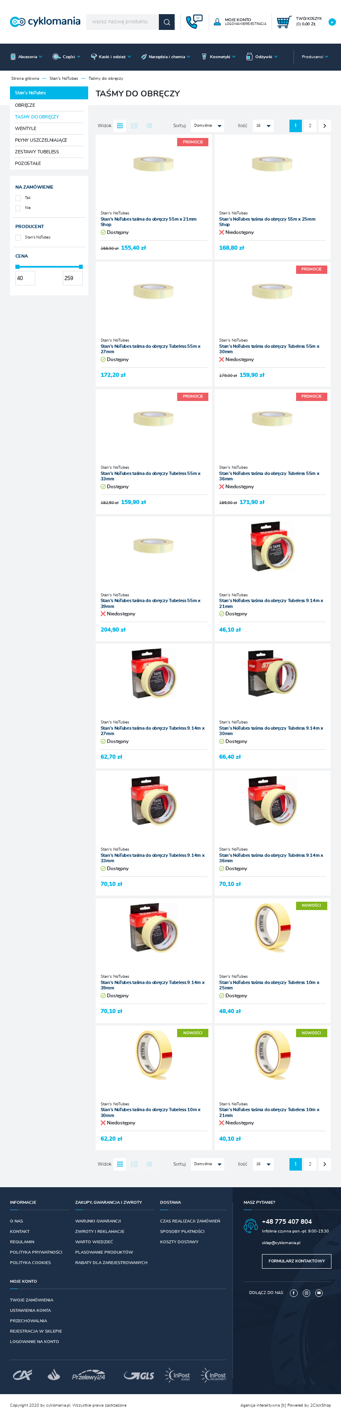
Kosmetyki (220, 57)
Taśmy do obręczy (37, 117)
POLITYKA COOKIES (30, 1263)
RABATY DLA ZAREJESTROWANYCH (111, 1263)
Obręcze (25, 105)
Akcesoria (27, 57)
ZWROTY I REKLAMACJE (99, 1232)
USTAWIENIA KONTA (30, 1311)
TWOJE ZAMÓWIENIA (31, 1300)
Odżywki (263, 57)
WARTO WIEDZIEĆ (94, 1242)
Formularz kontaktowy (297, 1261)
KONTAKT (20, 1232)
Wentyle (25, 128)
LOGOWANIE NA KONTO (34, 1342)
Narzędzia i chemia (167, 57)
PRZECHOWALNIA (28, 1321)
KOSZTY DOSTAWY (179, 1242)
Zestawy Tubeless (37, 152)
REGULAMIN (22, 1242)
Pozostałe (27, 163)
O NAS (16, 1221)
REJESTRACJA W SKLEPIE (36, 1331)
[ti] (283, 1405)
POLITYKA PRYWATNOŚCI (36, 1252)
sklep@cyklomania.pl (281, 1243)
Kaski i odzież (112, 57)
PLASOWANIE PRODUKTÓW (104, 1252)
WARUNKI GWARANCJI (98, 1221)
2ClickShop (320, 1405)
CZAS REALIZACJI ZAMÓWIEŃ (190, 1221)
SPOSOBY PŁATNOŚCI (182, 1232)
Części (69, 57)
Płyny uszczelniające (41, 140)
